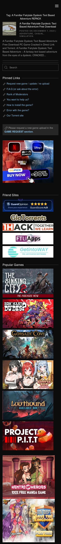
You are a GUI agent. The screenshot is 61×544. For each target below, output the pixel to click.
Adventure (26, 34)
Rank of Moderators (17, 94)
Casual (39, 34)
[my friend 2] (28, 217)
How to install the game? (20, 105)
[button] (56, 6)
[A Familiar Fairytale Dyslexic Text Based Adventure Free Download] (9, 28)
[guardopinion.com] (28, 205)
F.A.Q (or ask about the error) (22, 89)
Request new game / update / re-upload (28, 83)
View (28, 282)
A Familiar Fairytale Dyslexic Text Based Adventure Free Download (37, 25)
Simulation (26, 36)
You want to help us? (18, 99)
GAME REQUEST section (18, 131)
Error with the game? (18, 110)
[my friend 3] (28, 226)
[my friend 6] (28, 238)
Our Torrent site (15, 115)
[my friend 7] (28, 251)
